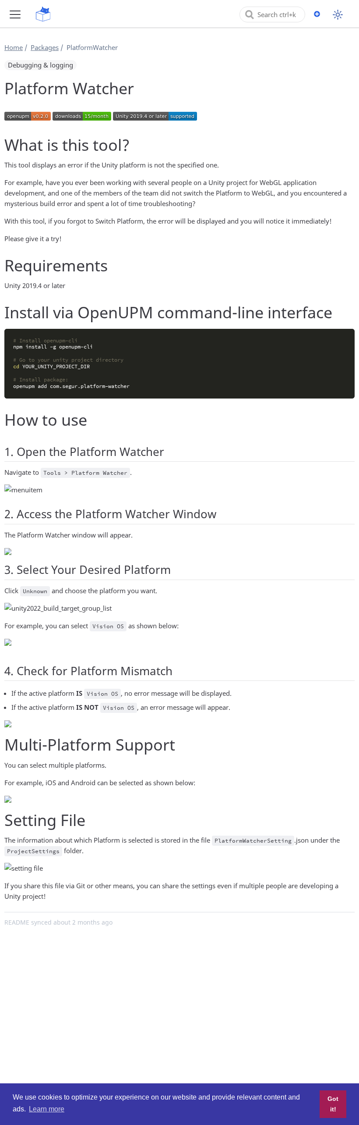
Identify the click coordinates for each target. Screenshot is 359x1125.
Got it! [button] (332, 1104)
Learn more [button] (46, 1109)
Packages (45, 47)
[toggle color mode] (338, 15)
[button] (15, 14)
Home (13, 47)
